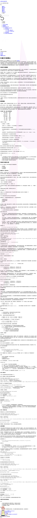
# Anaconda (5, 510)
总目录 (4, 7)
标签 (4, 8)
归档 (4, 10)
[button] (18, 4)
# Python (1, 510)
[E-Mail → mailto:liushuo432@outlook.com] (1, 55)
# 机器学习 (8, 510)
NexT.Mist (5, 516)
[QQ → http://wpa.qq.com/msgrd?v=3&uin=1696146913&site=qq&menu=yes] (4, 55)
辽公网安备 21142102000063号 (12, 514)
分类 (4, 9)
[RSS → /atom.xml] (5, 55)
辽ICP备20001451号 (3, 514)
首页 (4, 6)
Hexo (2, 516)
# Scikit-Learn (12, 510)
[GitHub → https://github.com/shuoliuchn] (0, 55)
